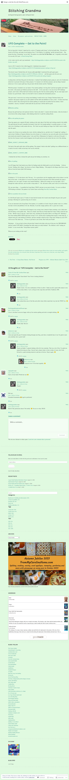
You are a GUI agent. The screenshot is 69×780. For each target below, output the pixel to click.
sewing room (46, 252)
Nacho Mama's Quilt (12, 723)
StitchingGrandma (20, 46)
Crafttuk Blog (11, 684)
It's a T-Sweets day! (12, 693)
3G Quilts (10, 671)
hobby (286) (11, 513)
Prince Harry (12, 599)
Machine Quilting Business (14, 732)
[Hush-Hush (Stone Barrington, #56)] (66, 621)
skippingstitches (11, 720)
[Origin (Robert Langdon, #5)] (66, 608)
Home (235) (11, 516)
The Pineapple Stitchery (13, 698)
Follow (11, 466)
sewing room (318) (12, 511)
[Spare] (66, 601)
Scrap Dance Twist (39, 252)
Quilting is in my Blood (13, 721)
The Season (10, 714)
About (14, 36)
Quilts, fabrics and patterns (14, 702)
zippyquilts (11, 371)
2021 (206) (10, 528)
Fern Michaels (12, 628)
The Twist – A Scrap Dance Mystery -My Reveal (21, 259)
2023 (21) (10, 525)
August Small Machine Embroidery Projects (17, 480)
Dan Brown (12, 606)
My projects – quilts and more (25, 36)
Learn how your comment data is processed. (39, 439)
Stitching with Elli (12, 711)
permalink (16, 254)
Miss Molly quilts (12, 682)
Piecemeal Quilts (11, 709)
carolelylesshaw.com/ (12, 652)
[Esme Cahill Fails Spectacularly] (66, 615)
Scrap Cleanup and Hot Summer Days (16, 483)
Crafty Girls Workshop (13, 725)
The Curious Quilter (12, 648)
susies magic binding (59, 252)
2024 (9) (10, 523)
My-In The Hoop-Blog (13, 677)
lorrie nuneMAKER (12, 661)
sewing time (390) (12, 509)
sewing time (51, 252)
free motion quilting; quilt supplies (60, 250)
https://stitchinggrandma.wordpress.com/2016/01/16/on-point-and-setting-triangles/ (30, 76)
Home (9, 36)
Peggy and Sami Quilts (13, 700)
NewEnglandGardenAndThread (16, 308)
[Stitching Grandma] (34, 26)
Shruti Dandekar (11, 734)
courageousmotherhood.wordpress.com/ (16, 729)
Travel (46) (10, 503)
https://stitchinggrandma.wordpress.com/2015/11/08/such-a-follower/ (25, 74)
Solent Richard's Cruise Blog (14, 650)
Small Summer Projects (13, 481)
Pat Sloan (32, 252)
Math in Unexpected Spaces (14, 707)
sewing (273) (11, 515)
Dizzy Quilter (11, 689)
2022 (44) (10, 526)
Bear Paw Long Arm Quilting (14, 673)
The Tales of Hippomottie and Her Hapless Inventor (19, 678)
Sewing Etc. (10, 675)
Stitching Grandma (24, 10)
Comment (62, 435)
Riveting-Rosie (11, 686)
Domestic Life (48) (12, 501)
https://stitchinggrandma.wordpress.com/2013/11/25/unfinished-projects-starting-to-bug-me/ (32, 68)
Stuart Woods (12, 619)
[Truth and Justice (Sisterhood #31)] (66, 630)
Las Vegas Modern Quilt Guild (14, 695)
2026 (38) (10, 521)
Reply (67, 272)
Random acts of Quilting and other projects (28, 250)
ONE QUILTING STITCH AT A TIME (17, 691)
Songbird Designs (12, 669)
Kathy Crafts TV (11, 705)
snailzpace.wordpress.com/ (14, 712)
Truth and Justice (12, 626)
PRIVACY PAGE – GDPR (40, 36)
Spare (10, 597)
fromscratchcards (12, 704)
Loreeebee (10, 657)
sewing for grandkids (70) (13, 499)
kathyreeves (11, 331)
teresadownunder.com (13, 736)
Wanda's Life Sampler (13, 730)
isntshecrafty (11, 716)
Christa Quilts (11, 666)
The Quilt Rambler (12, 664)
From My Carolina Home (50, 189)
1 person (16, 280)
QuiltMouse (10, 668)
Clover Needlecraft (12, 653)
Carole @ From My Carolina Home (17, 272)
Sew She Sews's (11, 727)
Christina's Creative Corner (14, 687)
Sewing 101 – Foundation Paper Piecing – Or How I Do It (20, 485)
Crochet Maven (11, 662)
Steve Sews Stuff (12, 655)
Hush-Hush (11, 618)
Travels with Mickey (12, 680)
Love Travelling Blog (12, 696)
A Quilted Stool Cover (13, 487)
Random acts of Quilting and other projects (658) (18, 498)
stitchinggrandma (21, 284)
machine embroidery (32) (13, 505)
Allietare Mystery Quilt (47, 250)
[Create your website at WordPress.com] (34, 2)
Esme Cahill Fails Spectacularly (15, 611)
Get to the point (23, 252)
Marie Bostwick (13, 613)
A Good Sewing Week (26, 56)
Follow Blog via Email (15, 455)
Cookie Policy (32, 777)
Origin (10, 604)
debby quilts (10, 718)
